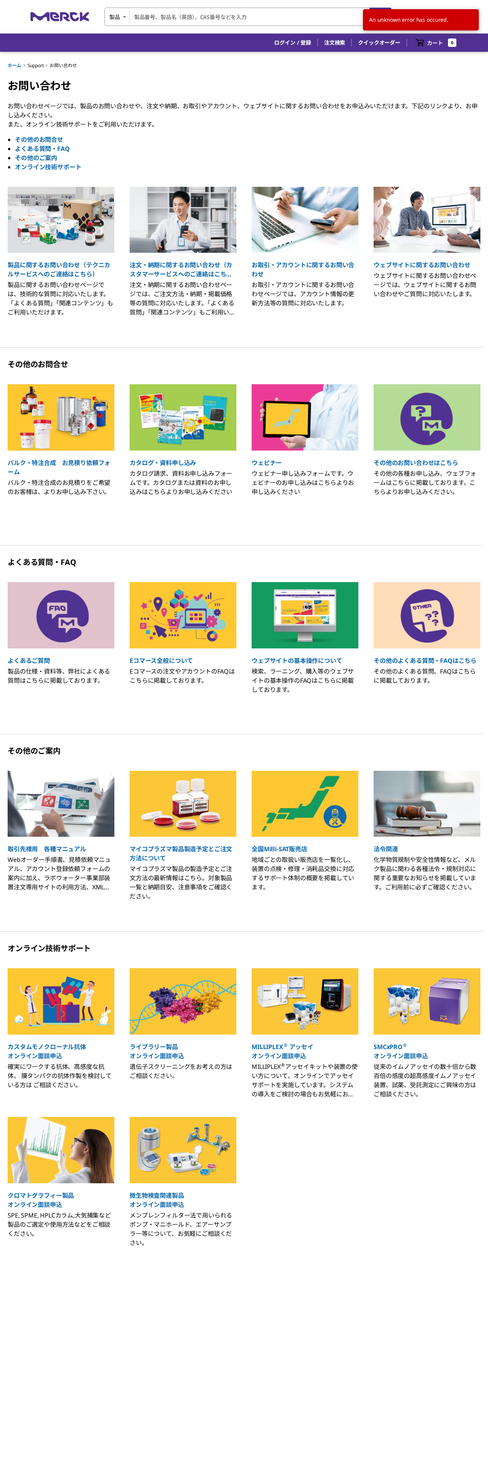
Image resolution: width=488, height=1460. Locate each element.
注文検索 (334, 42)
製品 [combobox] (114, 17)
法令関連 (386, 849)
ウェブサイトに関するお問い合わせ (422, 265)
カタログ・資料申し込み (163, 463)
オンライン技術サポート (48, 167)
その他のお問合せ (39, 139)
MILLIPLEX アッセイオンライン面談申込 (282, 1051)
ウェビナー (267, 463)
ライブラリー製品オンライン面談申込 (157, 1051)
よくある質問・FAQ (42, 148)
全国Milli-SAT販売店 (279, 849)
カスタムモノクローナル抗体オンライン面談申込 (47, 1051)
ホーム (14, 65)
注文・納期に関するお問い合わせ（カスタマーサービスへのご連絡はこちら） (183, 269)
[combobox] (248, 17)
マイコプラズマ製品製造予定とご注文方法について (181, 853)
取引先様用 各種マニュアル (47, 849)
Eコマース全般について (161, 660)
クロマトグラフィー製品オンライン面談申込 (41, 1200)
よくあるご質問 (29, 660)
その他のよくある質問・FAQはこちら (425, 660)
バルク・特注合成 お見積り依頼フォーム (59, 467)
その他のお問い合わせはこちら (416, 463)
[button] (292, 43)
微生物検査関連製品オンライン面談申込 (157, 1200)
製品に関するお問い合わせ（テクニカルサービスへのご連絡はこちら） (59, 269)
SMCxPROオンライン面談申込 (401, 1051)
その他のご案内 (36, 158)
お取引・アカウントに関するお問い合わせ (303, 269)
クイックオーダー (379, 42)
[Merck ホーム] (59, 16)
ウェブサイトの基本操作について (297, 660)
